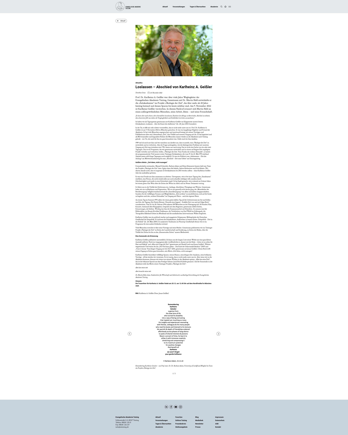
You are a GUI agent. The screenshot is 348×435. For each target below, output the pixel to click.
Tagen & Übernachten (198, 7)
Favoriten (178, 417)
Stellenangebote (181, 427)
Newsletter (199, 424)
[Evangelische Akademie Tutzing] (128, 10)
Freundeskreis (180, 424)
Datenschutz (219, 420)
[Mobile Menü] (229, 7)
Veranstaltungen (179, 7)
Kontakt (218, 427)
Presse (197, 427)
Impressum (219, 417)
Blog (197, 417)
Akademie (214, 7)
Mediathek (199, 420)
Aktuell (165, 7)
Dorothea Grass (140, 93)
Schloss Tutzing (181, 420)
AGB (216, 424)
